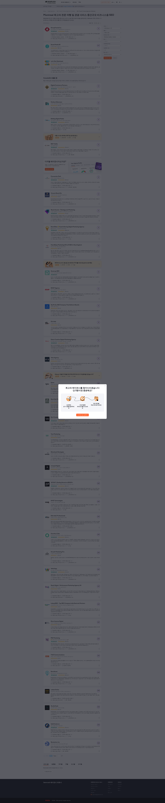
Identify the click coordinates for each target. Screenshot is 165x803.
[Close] (105, 385)
